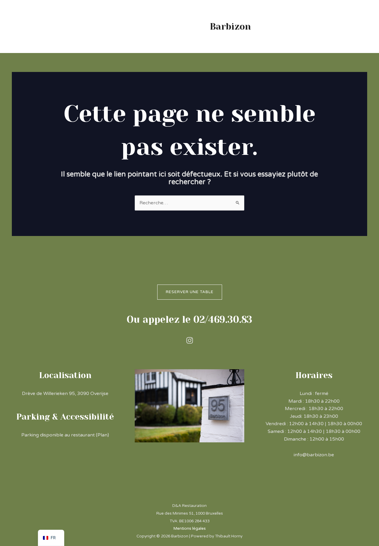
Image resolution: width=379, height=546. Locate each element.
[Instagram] (189, 340)
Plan (102, 435)
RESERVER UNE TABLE (189, 292)
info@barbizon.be (314, 455)
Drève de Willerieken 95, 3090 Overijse (65, 393)
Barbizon (230, 27)
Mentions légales (190, 528)
